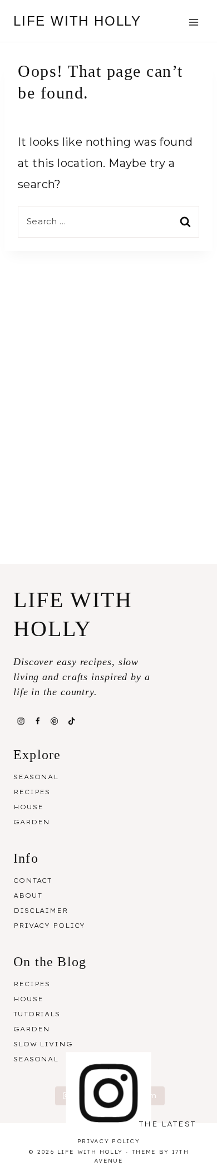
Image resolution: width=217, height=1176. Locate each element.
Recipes (31, 792)
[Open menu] (193, 22)
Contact (32, 880)
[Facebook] (37, 721)
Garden (31, 822)
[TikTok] (71, 721)
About (27, 895)
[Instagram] (20, 721)
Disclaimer (40, 910)
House (28, 807)
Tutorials (36, 1014)
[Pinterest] (54, 721)
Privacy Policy (49, 925)
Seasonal (35, 777)
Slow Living (43, 1044)
